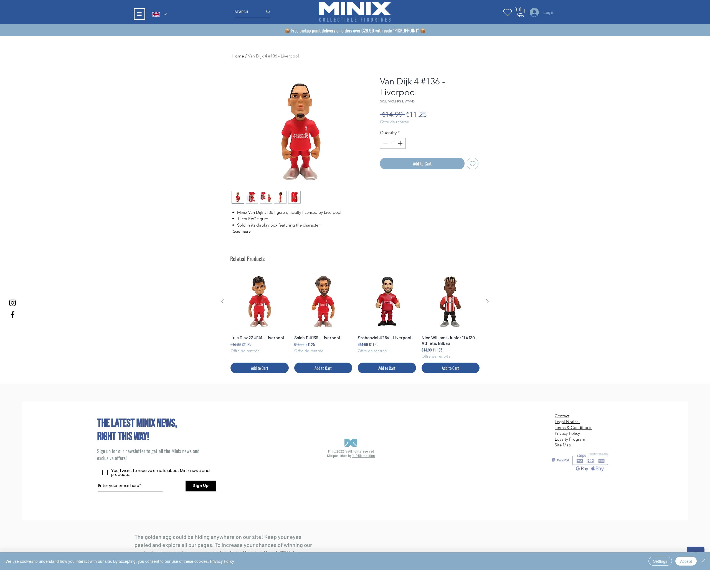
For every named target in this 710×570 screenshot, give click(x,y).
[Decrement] (385, 143)
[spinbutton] (393, 143)
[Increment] (401, 143)
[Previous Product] (222, 301)
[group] (355, 323)
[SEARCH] (268, 12)
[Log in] (533, 12)
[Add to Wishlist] (472, 163)
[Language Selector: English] (159, 14)
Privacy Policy (222, 561)
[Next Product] (487, 301)
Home (238, 56)
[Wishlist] (508, 12)
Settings (660, 561)
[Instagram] (12, 302)
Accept (686, 561)
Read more (241, 231)
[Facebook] (12, 314)
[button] (139, 14)
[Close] (703, 561)
